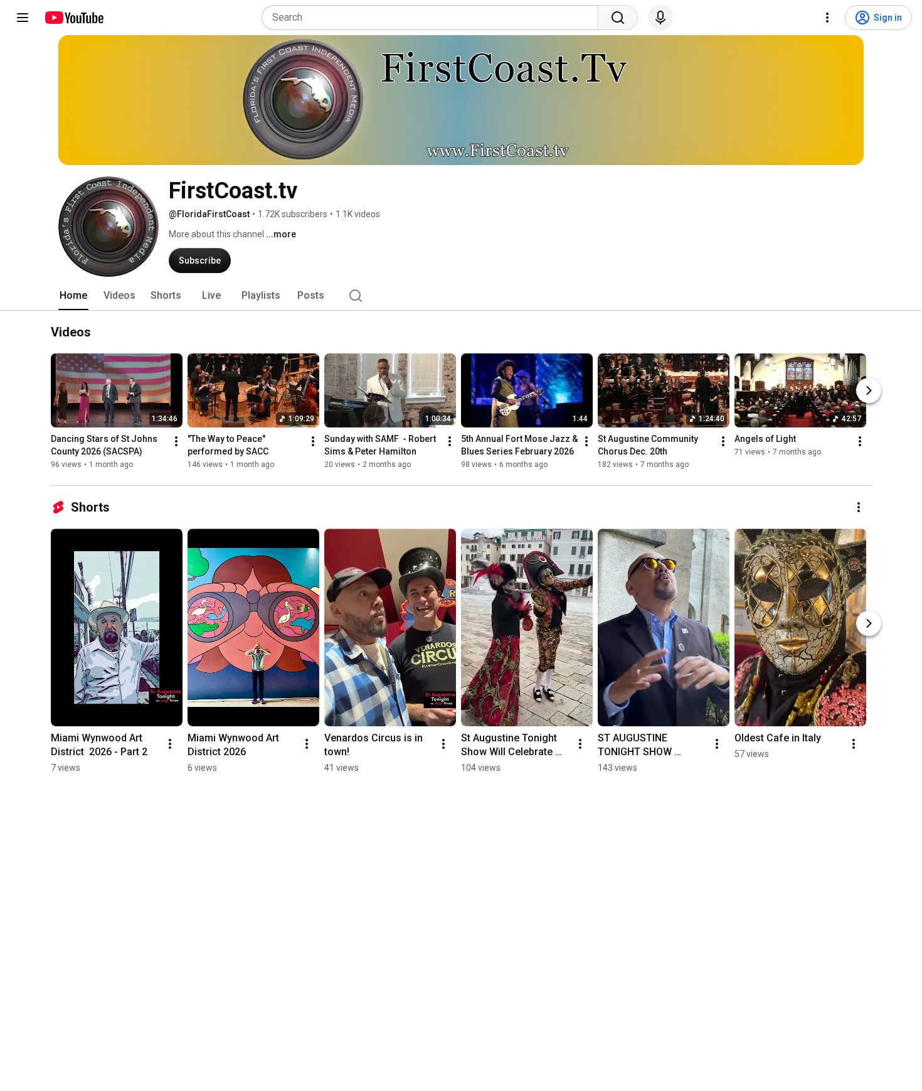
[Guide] (22, 17)
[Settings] (827, 17)
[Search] (618, 17)
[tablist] (461, 296)
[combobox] (433, 17)
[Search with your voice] (660, 17)
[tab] (73, 296)
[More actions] (176, 441)
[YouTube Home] (73, 17)
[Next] (868, 390)
